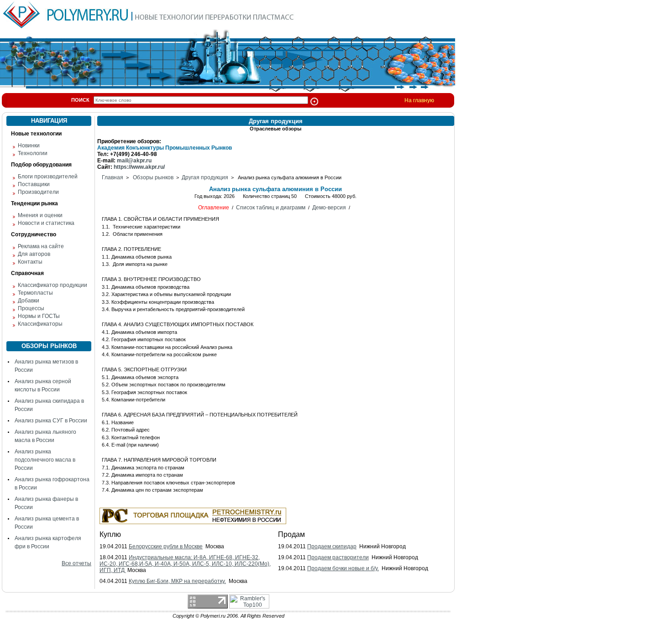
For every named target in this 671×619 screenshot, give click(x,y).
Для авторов (34, 254)
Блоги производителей (48, 176)
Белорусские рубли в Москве (166, 546)
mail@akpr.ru (134, 160)
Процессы (31, 308)
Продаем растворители (338, 557)
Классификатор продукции (52, 285)
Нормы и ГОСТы (39, 316)
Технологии (32, 153)
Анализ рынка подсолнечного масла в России (45, 459)
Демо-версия (329, 207)
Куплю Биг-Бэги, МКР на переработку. (177, 581)
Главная (112, 177)
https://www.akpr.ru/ (139, 167)
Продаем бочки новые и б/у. (343, 568)
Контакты (30, 262)
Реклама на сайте (41, 246)
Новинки (29, 145)
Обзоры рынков (153, 177)
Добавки (28, 300)
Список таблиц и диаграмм (270, 207)
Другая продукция (205, 177)
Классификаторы (40, 324)
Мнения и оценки (40, 215)
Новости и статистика (46, 223)
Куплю (110, 534)
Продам (291, 534)
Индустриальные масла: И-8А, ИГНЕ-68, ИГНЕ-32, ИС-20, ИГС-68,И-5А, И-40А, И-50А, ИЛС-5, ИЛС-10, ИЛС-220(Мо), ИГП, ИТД (185, 563)
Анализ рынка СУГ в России (51, 420)
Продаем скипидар (331, 546)
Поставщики (34, 184)
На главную (419, 100)
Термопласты (35, 293)
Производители (38, 192)
